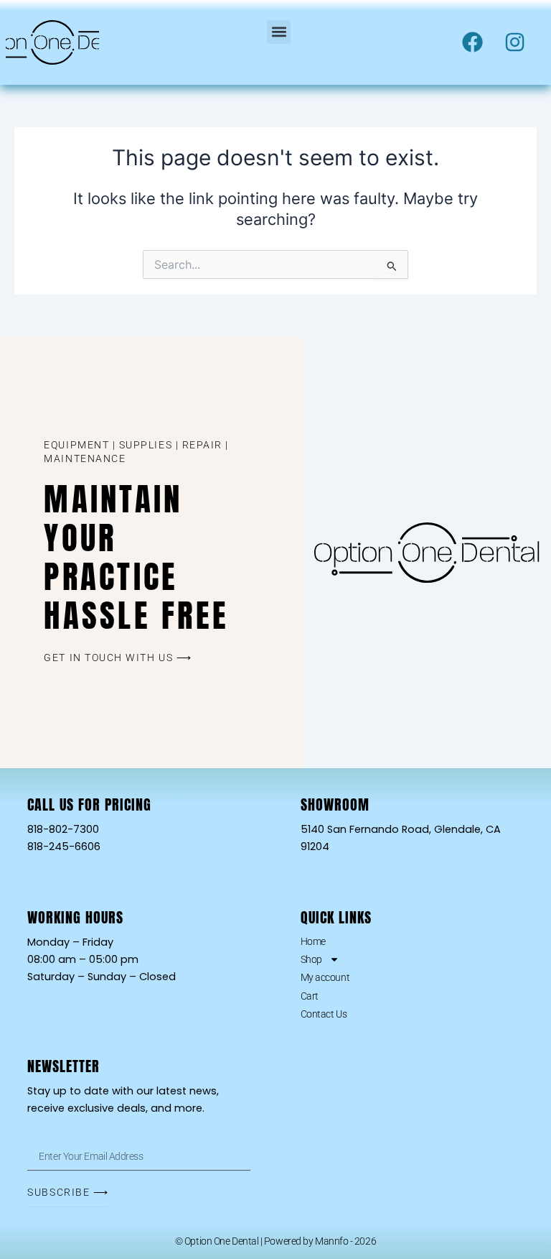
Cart (310, 996)
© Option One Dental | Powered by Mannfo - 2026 (275, 1241)
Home (313, 941)
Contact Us (324, 1014)
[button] (279, 32)
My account (325, 977)
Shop (311, 959)
